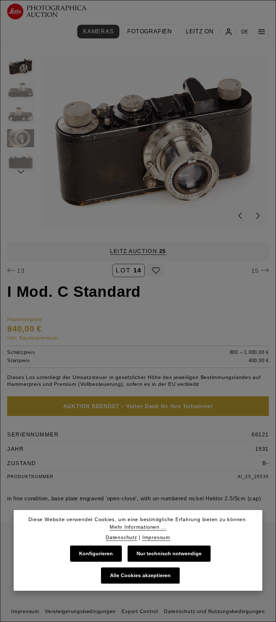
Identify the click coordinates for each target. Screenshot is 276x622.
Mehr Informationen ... (138, 527)
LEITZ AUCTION (138, 251)
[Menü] (261, 31)
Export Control (139, 611)
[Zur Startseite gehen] (47, 12)
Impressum (25, 611)
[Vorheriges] (240, 215)
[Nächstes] (257, 215)
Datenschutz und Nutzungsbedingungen (214, 611)
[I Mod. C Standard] (155, 142)
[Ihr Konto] (228, 31)
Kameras (98, 31)
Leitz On (200, 31)
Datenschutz (121, 537)
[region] (138, 142)
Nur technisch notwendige (169, 553)
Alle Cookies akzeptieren (140, 575)
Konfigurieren (96, 553)
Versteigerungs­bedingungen (80, 611)
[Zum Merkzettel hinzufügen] (156, 270)
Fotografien (149, 31)
